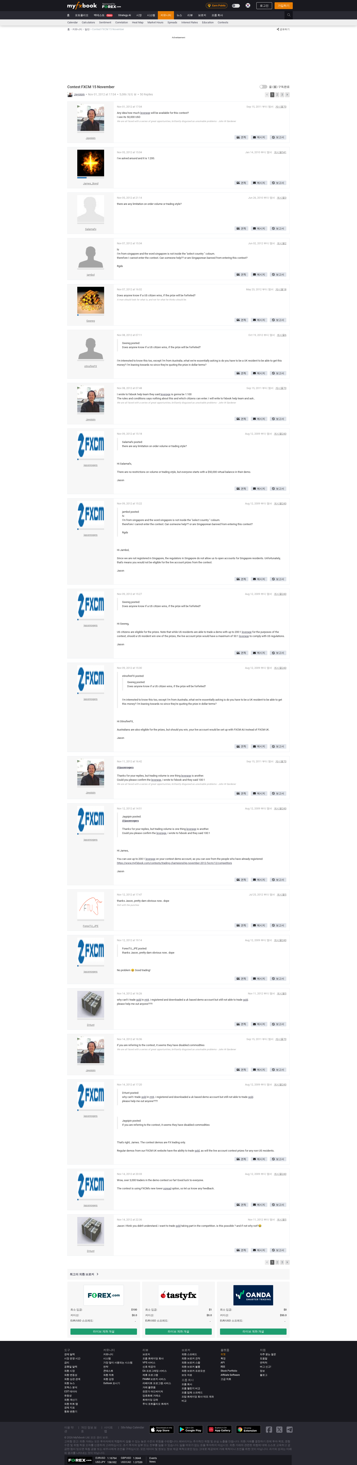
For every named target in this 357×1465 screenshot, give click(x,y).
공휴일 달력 (70, 1366)
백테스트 (103, 15)
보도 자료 (187, 1375)
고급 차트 (226, 1379)
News (152, 1461)
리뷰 (190, 15)
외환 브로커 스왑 (191, 1362)
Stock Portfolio (229, 1370)
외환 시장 (69, 1370)
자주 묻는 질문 (268, 1354)
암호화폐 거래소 (152, 1395)
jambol (91, 274)
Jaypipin (79, 94)
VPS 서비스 (149, 1362)
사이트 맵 (108, 1429)
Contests (223, 22)
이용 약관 (69, 1429)
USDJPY (100, 1462)
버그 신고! (265, 1366)
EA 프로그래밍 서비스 (155, 1370)
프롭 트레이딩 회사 (153, 1358)
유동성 (68, 1395)
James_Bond (90, 183)
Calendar (72, 22)
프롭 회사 (217, 15)
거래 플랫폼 (149, 1387)
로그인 (264, 5)
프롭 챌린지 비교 (191, 1388)
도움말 (263, 1358)
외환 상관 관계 (72, 1379)
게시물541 (280, 152)
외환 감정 (108, 1379)
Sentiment (105, 22)
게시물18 (280, 289)
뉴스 (179, 15)
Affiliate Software (230, 1375)
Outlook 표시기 (111, 1383)
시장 (139, 15)
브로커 (202, 15)
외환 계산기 (70, 1399)
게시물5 (281, 894)
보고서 (280, 137)
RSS (223, 1366)
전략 (105, 1366)
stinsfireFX (90, 366)
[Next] (287, 94)
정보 (262, 1370)
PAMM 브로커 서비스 (154, 1379)
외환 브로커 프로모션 (193, 1370)
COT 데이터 (70, 1391)
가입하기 (283, 5)
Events (153, 1458)
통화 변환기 (70, 1411)
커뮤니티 (166, 15)
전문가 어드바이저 (153, 1391)
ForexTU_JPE (90, 926)
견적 (243, 137)
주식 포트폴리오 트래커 (156, 1403)
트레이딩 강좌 (150, 1399)
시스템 (151, 15)
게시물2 (281, 243)
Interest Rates (189, 22)
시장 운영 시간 (72, 1358)
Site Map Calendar (132, 1427)
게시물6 (281, 335)
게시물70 (280, 106)
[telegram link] (290, 1429)
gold (138, 999)
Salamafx (90, 229)
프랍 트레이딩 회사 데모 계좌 (198, 1396)
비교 (184, 1400)
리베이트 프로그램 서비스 (157, 1383)
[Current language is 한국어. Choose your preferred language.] (247, 5)
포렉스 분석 (70, 1387)
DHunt (90, 1024)
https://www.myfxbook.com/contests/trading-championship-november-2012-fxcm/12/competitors (174, 863)
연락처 (263, 1362)
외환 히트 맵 (71, 1403)
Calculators (88, 22)
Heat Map (137, 22)
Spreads (172, 22)
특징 (223, 1358)
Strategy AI (124, 15)
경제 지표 (69, 1407)
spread (167, 1188)
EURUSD (100, 1457)
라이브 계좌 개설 (103, 1331)
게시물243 (280, 433)
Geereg (90, 320)
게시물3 (281, 197)
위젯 (223, 1354)
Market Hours (155, 22)
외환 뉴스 (69, 1383)
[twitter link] (279, 1429)
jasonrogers (91, 465)
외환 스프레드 (189, 1354)
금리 (66, 1362)
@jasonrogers (125, 767)
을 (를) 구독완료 (279, 86)
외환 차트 (108, 1375)
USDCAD (126, 1462)
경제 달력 (69, 1354)
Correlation (121, 22)
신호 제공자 (149, 1366)
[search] (291, 15)
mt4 (146, 999)
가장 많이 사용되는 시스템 (117, 1362)
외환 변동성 (70, 1375)
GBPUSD (126, 1457)
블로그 (263, 1375)
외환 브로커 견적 (191, 1358)
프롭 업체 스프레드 (192, 1392)
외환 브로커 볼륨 (191, 1366)
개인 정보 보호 (89, 1429)
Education (208, 22)
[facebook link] (269, 1429)
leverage (145, 112)
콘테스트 (108, 1370)
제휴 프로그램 (150, 1375)
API (223, 1362)
